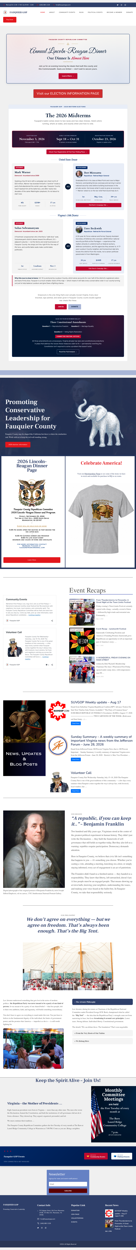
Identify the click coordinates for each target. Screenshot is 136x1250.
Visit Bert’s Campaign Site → (98, 205)
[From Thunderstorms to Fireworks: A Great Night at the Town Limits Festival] (109, 1223)
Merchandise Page (92, 473)
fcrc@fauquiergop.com (63, 5)
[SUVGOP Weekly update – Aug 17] (109, 1213)
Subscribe (68, 1191)
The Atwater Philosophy (86, 1001)
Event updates (76, 601)
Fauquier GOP (18, 12)
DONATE (74, 307)
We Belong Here (82, 1041)
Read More (75, 723)
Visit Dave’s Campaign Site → (98, 268)
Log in (131, 5)
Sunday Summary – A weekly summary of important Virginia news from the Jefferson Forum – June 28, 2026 (102, 741)
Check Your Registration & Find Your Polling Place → (68, 152)
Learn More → (68, 76)
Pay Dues (9, 20)
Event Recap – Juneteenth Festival (111, 629)
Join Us (61, 307)
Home (42, 12)
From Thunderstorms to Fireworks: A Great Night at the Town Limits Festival (113, 601)
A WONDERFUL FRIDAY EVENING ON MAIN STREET (113, 658)
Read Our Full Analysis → (68, 352)
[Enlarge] (60, 481)
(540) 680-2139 (44, 5)
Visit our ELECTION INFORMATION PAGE (68, 93)
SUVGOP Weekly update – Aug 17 (96, 702)
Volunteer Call (81, 773)
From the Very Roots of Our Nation (90, 1033)
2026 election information (17, 445)
